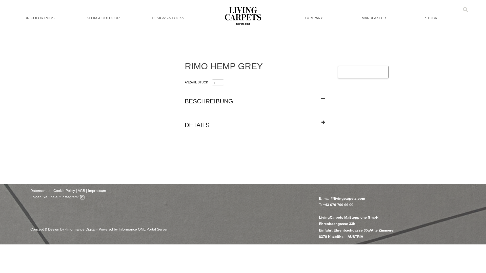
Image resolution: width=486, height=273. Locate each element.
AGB (81, 191)
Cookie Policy (64, 191)
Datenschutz (40, 191)
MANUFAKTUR (374, 18)
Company (314, 18)
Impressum (97, 191)
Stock (431, 18)
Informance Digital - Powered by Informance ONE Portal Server (117, 229)
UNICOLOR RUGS (39, 18)
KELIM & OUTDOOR (103, 18)
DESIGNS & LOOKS (168, 18)
